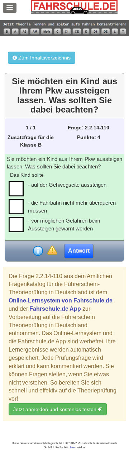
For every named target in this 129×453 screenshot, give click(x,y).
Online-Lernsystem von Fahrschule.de (61, 300)
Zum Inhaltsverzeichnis (44, 58)
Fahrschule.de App (55, 309)
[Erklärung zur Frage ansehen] (38, 251)
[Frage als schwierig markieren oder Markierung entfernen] (52, 250)
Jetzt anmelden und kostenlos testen (55, 409)
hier (72, 447)
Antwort (79, 251)
